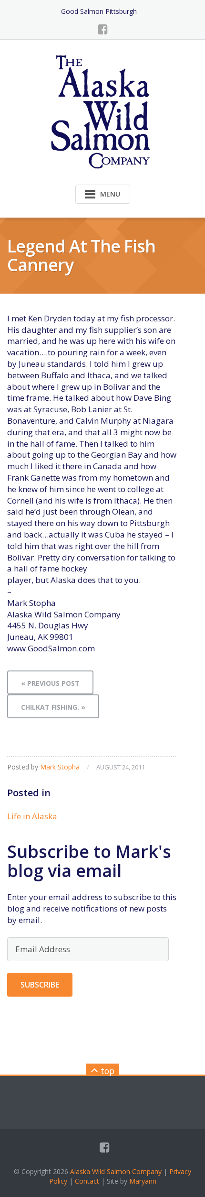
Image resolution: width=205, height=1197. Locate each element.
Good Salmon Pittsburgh (99, 11)
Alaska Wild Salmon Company (116, 1171)
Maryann (142, 1181)
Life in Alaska (32, 816)
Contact (87, 1181)
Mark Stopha (60, 766)
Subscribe (39, 984)
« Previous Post (50, 683)
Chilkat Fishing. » (53, 707)
